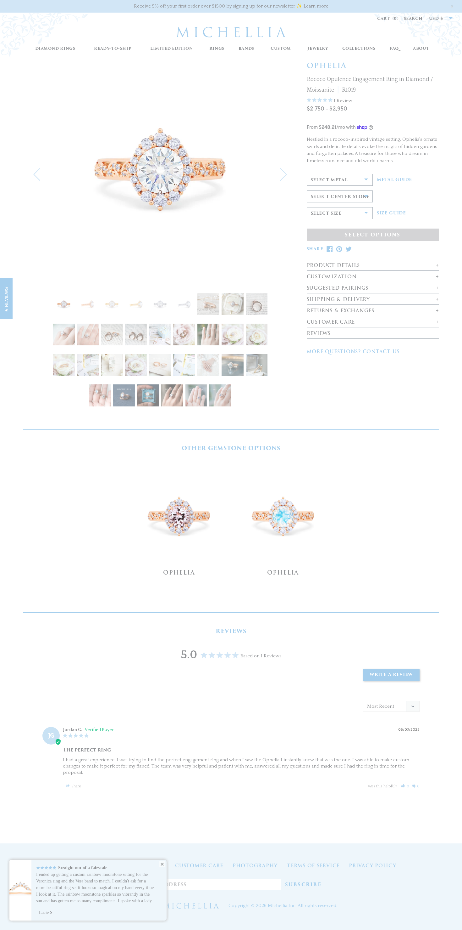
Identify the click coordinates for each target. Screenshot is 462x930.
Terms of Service (313, 866)
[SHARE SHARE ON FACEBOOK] (330, 249)
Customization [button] (332, 277)
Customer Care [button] (331, 322)
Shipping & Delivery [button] (338, 299)
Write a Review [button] (391, 674)
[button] (216, 48)
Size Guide (391, 213)
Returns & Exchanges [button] (340, 311)
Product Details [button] (333, 265)
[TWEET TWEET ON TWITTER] (348, 249)
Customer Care (199, 866)
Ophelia (179, 572)
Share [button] (75, 786)
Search (413, 18)
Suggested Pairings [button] (338, 288)
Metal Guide (394, 180)
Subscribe (303, 884)
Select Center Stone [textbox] (340, 196)
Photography (255, 866)
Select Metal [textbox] (329, 180)
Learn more (316, 6)
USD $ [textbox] (436, 18)
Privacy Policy (372, 866)
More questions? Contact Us (353, 351)
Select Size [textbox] (326, 213)
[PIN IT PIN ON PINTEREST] (339, 249)
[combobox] (437, 19)
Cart (388, 18)
